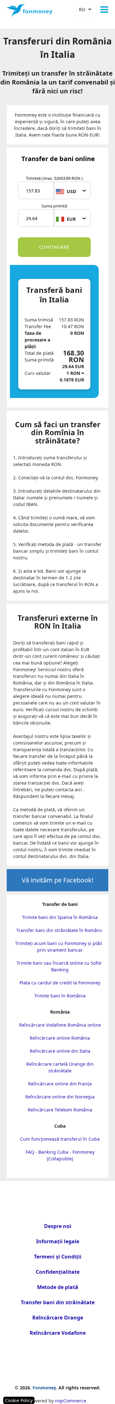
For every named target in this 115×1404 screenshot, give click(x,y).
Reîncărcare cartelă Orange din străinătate (60, 1067)
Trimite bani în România (60, 996)
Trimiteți (54, 178)
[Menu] (104, 9)
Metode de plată (57, 1287)
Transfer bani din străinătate (58, 1302)
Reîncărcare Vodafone (58, 1332)
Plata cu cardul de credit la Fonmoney (59, 983)
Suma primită (54, 206)
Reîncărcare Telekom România (60, 1110)
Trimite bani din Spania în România (60, 917)
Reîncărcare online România (60, 1038)
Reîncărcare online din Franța (60, 1084)
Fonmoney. (45, 1388)
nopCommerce (70, 1401)
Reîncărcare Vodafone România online (60, 1025)
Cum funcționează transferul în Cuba (60, 1139)
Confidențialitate (58, 1271)
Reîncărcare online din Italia (60, 1051)
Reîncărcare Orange (57, 1317)
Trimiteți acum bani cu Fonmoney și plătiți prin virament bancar (60, 946)
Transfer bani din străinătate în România (59, 930)
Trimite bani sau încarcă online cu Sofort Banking (60, 966)
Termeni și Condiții (57, 1256)
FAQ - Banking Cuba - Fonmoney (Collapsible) (60, 1155)
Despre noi (57, 1226)
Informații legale (57, 1241)
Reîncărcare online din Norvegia (60, 1097)
